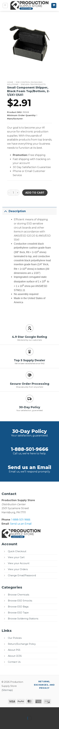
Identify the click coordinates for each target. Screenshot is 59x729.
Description (17, 211)
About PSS (14, 650)
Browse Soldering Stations (23, 618)
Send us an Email (29, 467)
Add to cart (35, 192)
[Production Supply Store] (29, 5)
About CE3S (15, 656)
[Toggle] (5, 211)
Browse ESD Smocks (20, 600)
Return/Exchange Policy (22, 644)
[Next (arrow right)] (12, 723)
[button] (5, 5)
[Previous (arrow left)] (3, 723)
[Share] (21, 710)
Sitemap (7, 690)
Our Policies (15, 638)
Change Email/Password (22, 575)
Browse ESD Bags (18, 606)
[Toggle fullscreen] (12, 710)
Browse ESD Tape (18, 612)
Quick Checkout (17, 551)
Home (10, 82)
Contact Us (14, 661)
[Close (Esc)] (31, 710)
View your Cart (16, 557)
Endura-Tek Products (33, 84)
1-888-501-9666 (29, 449)
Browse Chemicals (18, 594)
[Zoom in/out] (3, 710)
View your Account (18, 563)
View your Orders (18, 569)
